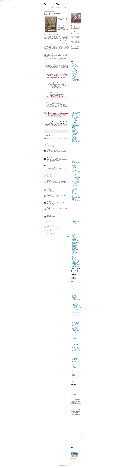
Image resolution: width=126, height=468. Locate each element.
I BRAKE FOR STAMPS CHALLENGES (75, 147)
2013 (72, 288)
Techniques (73, 243)
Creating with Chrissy (53, 4)
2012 (72, 289)
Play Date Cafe (74, 189)
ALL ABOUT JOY (74, 65)
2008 (72, 294)
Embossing (73, 121)
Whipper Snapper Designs (75, 264)
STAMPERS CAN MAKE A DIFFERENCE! (75, 355)
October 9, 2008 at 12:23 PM (50, 161)
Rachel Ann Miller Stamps (75, 195)
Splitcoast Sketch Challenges (75, 221)
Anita (47, 143)
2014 (72, 287)
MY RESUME (73, 449)
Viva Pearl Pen (74, 257)
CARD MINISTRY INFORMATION (74, 329)
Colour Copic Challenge (75, 96)
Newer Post (46, 236)
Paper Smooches (74, 183)
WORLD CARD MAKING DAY (75, 266)
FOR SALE (73, 127)
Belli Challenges (74, 74)
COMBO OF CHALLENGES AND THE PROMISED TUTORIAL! (76, 351)
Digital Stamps (74, 116)
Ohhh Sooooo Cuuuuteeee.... (76, 314)
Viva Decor (73, 256)
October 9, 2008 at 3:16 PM (50, 191)
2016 (72, 286)
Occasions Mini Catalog (75, 176)
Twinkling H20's (74, 251)
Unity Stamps (73, 253)
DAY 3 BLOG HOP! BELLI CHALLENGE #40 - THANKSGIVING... (75, 304)
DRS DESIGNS (74, 118)
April (73, 376)
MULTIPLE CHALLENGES (75, 171)
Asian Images (73, 69)
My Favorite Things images (75, 173)
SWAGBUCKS (73, 235)
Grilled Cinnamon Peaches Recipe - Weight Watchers (76, 348)
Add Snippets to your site (74, 458)
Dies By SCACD (74, 115)
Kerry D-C (48, 215)
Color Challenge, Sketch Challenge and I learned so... (76, 337)
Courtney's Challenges (75, 102)
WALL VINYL (73, 259)
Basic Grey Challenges (75, 71)
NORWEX (73, 175)
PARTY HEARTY (74, 367)
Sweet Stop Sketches (74, 240)
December (73, 295)
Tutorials (73, 250)
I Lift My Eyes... (74, 349)
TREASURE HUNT (74, 249)
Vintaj (72, 255)
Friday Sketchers (74, 129)
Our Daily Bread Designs (75, 181)
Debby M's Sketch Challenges (76, 110)
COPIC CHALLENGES (75, 98)
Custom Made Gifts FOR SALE (76, 109)
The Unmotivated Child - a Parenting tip (75, 369)
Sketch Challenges (74, 212)
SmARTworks (73, 213)
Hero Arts (73, 140)
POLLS (73, 190)
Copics (72, 100)
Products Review (74, 191)
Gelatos (73, 131)
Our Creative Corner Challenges (76, 179)
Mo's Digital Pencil (74, 166)
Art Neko (73, 68)
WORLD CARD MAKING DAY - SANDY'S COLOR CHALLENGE (76, 358)
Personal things (74, 187)
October (73, 297)
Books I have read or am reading (76, 80)
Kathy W (48, 194)
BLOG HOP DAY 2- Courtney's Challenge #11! (76, 306)
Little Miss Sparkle (49, 225)
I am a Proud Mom (74, 327)
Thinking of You (74, 246)
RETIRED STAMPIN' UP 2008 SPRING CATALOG (76, 200)
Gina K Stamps (74, 133)
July (73, 373)
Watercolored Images (74, 260)
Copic (72, 97)
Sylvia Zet (73, 241)
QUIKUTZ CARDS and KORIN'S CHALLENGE (75, 353)
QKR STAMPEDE (74, 193)
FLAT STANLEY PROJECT (75, 324)
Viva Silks (73, 258)
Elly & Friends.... (74, 311)
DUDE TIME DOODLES (75, 119)
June (73, 374)
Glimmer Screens (74, 134)
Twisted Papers (74, 252)
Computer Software (77, 272)
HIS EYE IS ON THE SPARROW (76, 141)
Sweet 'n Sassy (74, 236)
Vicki (47, 149)
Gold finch (73, 136)
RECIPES (73, 198)
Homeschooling (74, 143)
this (59, 18)
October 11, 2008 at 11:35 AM (50, 222)
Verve (72, 254)
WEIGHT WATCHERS (74, 263)
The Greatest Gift (74, 245)
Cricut (72, 107)
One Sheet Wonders (74, 178)
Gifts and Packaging (74, 132)
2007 (72, 381)
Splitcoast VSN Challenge (75, 224)
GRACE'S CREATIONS (75, 137)
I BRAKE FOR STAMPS (75, 146)
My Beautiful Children (74, 172)
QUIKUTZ (73, 194)
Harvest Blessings (74, 138)
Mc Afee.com (73, 272)
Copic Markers (74, 99)
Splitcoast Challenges (74, 217)
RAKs (72, 196)
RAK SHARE (74, 338)
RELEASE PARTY (74, 199)
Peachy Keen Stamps (74, 185)
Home (57, 236)
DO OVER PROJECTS (75, 117)
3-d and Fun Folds (74, 62)
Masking (73, 164)
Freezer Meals (73, 128)
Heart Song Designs (74, 139)
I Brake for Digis (74, 145)
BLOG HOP (73, 78)
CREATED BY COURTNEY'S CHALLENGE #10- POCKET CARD (76, 321)
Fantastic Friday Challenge (75, 125)
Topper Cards (73, 248)
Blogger (67, 465)
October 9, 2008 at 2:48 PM (50, 177)
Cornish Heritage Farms (75, 101)
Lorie (47, 137)
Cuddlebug (73, 108)
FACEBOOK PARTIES (74, 122)
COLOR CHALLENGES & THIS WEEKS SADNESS (76, 344)
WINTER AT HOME (74, 265)
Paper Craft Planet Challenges (76, 182)
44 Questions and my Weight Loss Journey (76, 315)
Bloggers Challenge (74, 79)
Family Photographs (74, 123)
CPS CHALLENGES (74, 103)
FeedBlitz (75, 278)
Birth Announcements (74, 76)
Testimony (73, 244)
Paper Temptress (74, 184)
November (73, 296)
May (73, 375)
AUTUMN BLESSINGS (75, 70)
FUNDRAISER (74, 130)
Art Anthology (73, 67)
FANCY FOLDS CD (74, 124)
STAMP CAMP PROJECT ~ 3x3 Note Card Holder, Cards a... (76, 341)
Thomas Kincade (74, 247)
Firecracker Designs (74, 126)
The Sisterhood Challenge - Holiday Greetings (76, 326)
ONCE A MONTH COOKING (75, 177)
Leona (47, 207)
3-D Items (73, 63)
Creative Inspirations (74, 106)
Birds (72, 75)
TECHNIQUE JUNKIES (75, 242)
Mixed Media (73, 165)
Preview (77, 277)
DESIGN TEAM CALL (74, 113)
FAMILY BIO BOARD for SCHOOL (75, 309)
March (73, 377)
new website (73, 174)
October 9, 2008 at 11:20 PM (50, 204)
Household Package (74, 144)
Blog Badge (73, 77)
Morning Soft (73, 170)
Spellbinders (73, 215)
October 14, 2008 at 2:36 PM (50, 233)
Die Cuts (73, 114)
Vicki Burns (48, 188)
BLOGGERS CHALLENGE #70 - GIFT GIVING (76, 312)
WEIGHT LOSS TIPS (74, 262)
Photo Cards (73, 188)
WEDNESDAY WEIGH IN (75, 261)
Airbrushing (73, 64)
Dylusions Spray (74, 120)
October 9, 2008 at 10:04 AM (50, 146)
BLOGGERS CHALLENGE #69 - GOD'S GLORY (76, 331)
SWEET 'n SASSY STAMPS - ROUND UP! (76, 332)
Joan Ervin (48, 201)
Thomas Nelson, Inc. (66, 46)
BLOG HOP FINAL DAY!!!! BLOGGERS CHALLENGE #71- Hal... (76, 299)
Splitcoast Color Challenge (75, 218)
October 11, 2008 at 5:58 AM (50, 212)
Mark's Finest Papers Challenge (76, 162)
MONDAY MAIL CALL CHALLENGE (74, 167)
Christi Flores (48, 157)
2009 (72, 293)
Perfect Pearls (73, 186)
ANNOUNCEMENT (74, 66)
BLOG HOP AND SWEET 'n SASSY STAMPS (76, 323)
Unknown (48, 174)
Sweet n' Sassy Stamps (75, 239)
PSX (72, 192)
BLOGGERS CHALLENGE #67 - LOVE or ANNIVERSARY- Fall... (76, 364)
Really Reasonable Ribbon (75, 197)
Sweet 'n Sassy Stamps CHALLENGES (75, 238)
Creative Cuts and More (75, 105)
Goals (72, 135)
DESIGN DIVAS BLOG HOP (75, 112)
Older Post (67, 236)
